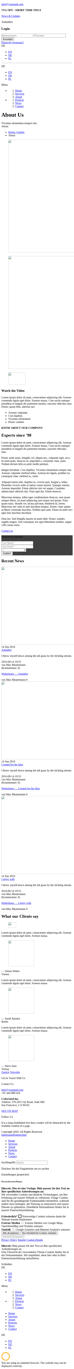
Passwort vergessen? (12, 42)
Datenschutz (20, 1134)
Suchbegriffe (8, 1162)
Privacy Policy (9, 1239)
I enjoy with (7, 879)
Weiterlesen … (14, 673)
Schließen (6, 1264)
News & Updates (10, 16)
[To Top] (5, 1359)
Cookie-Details (35, 1239)
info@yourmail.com (12, 4)
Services (12, 1143)
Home (11, 1140)
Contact (12, 1156)
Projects (12, 1150)
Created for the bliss (12, 764)
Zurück (5, 1072)
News (11, 1153)
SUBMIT (7, 553)
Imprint (22, 1239)
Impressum (7, 1134)
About (11, 1147)
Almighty (6, 649)
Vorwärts (15, 1072)
